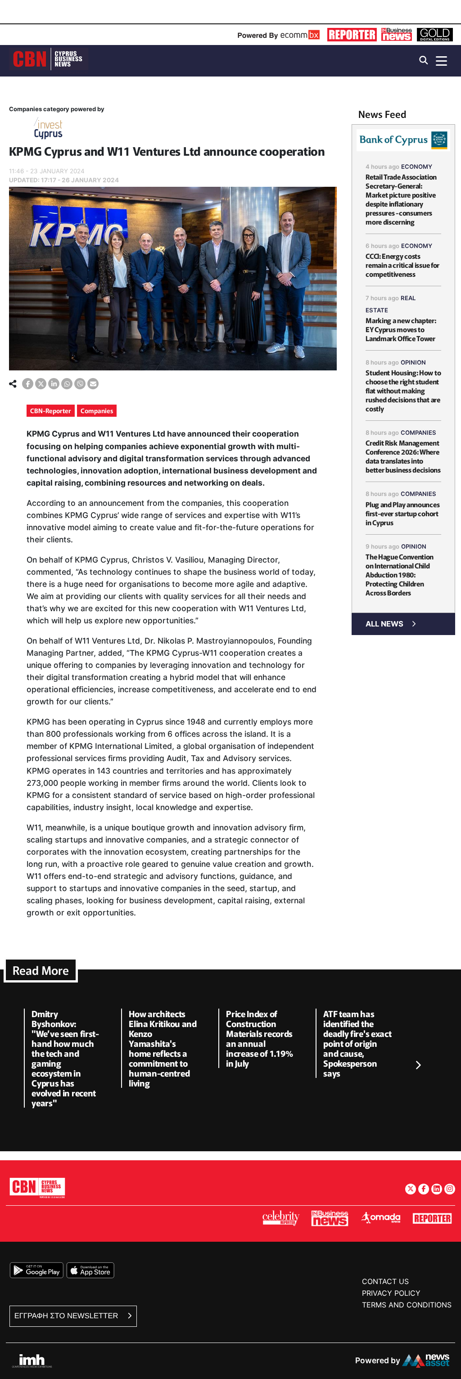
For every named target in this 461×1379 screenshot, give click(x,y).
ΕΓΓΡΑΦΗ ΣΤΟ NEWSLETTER (67, 1315)
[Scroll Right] (417, 1065)
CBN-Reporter (50, 410)
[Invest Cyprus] (48, 130)
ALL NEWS (384, 623)
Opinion (413, 362)
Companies (97, 410)
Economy (416, 166)
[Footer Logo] (37, 1187)
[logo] (48, 60)
